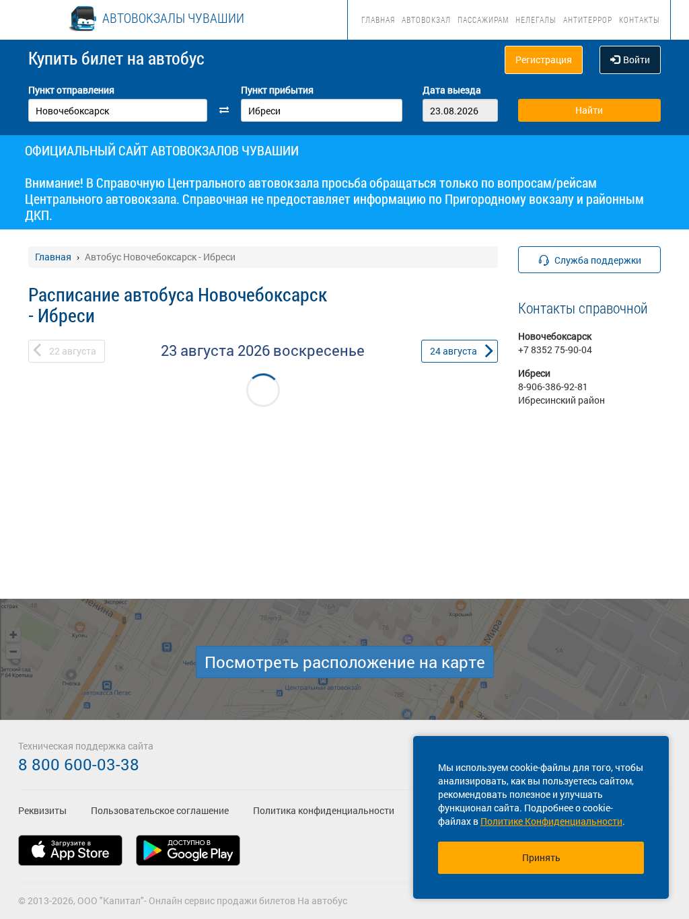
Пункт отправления (71, 89)
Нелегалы (535, 19)
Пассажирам (483, 19)
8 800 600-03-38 (78, 764)
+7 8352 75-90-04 (555, 349)
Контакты (639, 19)
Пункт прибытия (277, 89)
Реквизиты (42, 810)
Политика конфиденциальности (323, 810)
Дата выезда (452, 89)
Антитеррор (587, 19)
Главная (378, 19)
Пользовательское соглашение (160, 810)
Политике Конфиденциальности (551, 821)
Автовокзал (426, 19)
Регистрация (543, 59)
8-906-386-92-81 (553, 386)
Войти (636, 59)
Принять (541, 857)
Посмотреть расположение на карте (345, 662)
